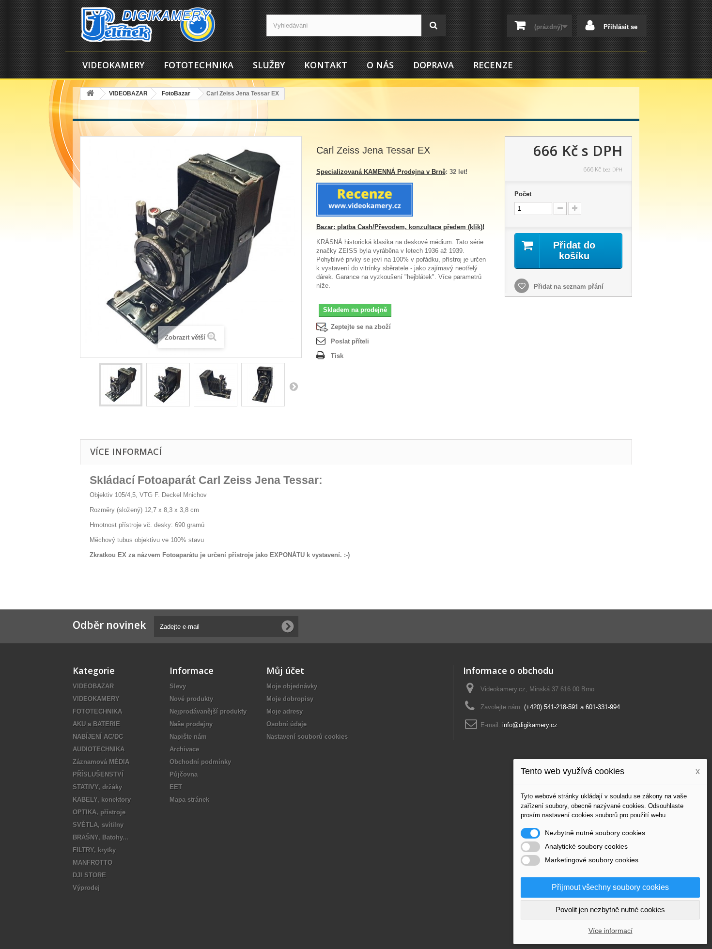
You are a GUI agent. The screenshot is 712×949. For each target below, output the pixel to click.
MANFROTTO (92, 862)
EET (176, 787)
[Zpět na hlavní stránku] (90, 94)
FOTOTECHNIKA (198, 65)
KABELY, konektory (102, 799)
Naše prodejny (191, 724)
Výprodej (86, 887)
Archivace (184, 749)
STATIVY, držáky (97, 787)
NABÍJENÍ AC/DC (98, 736)
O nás (380, 65)
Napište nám (188, 736)
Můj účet (285, 670)
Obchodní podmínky (200, 761)
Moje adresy (284, 711)
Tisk (337, 355)
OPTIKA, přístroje (99, 812)
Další (293, 386)
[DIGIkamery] (162, 24)
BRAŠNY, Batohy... (100, 837)
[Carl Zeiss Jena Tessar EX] (120, 384)
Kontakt (325, 65)
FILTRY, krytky (94, 850)
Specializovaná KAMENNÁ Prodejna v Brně (381, 171)
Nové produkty (191, 698)
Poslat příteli (350, 341)
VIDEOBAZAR (93, 686)
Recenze (493, 65)
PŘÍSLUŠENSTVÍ (98, 774)
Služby (269, 65)
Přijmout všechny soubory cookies (610, 887)
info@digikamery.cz (529, 725)
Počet (522, 194)
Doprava (433, 65)
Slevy (178, 686)
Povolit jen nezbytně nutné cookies (610, 909)
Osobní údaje (286, 724)
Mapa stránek (189, 799)
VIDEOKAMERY (113, 65)
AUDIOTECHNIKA (98, 749)
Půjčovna (184, 774)
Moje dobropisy (289, 698)
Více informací (610, 930)
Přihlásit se (619, 27)
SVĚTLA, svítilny (98, 824)
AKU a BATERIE (96, 724)
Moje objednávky (291, 686)
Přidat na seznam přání (568, 286)
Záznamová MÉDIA (101, 761)
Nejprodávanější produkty (208, 711)
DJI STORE (89, 875)
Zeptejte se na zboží (361, 326)
